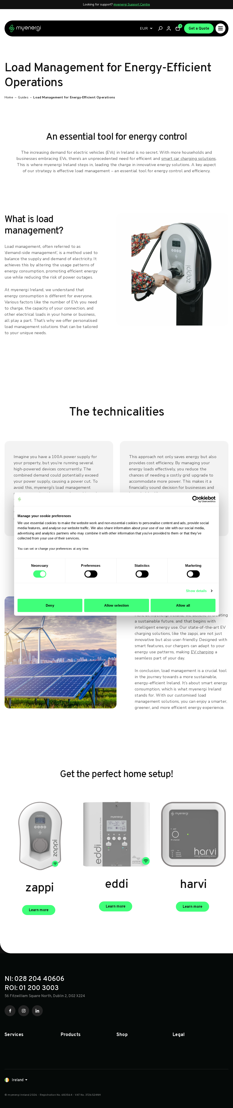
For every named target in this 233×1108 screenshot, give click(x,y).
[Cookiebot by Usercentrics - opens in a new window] (195, 499)
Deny (50, 605)
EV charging (202, 652)
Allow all (183, 605)
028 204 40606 (39, 979)
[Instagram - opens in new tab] (23, 1010)
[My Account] (169, 28)
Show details (196, 591)
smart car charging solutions (188, 158)
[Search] (160, 28)
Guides (23, 97)
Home (9, 97)
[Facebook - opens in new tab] (10, 1010)
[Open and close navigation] (220, 28)
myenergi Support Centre (132, 4)
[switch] (90, 574)
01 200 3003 (39, 988)
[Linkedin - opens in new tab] (37, 1010)
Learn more (39, 910)
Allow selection (116, 605)
